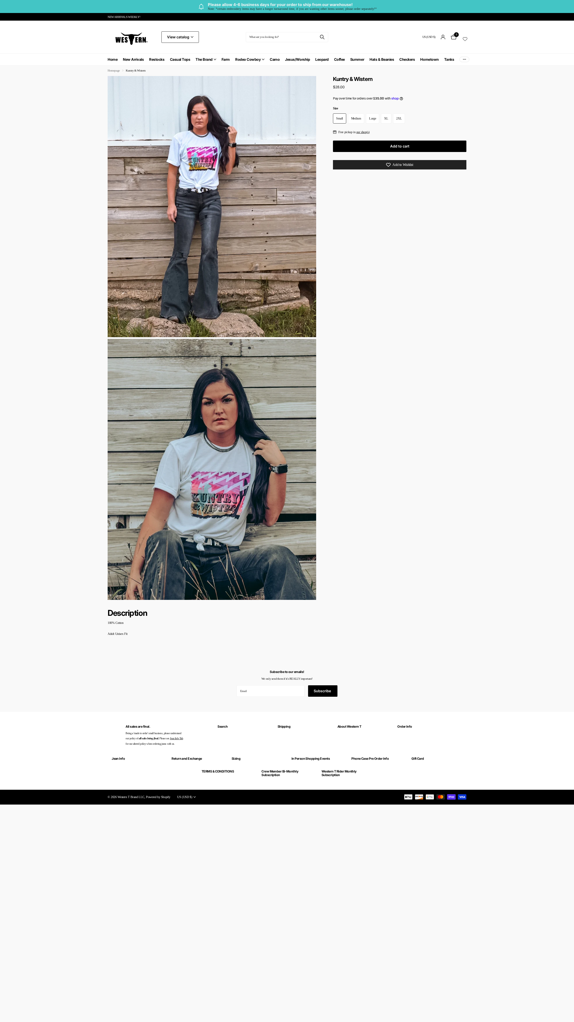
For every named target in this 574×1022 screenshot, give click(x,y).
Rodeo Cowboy (248, 59)
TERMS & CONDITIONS (218, 771)
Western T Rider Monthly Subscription (339, 773)
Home (112, 59)
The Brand (204, 59)
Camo (275, 59)
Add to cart (399, 146)
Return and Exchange (187, 758)
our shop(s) (363, 132)
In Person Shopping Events (310, 758)
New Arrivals (133, 59)
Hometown (429, 59)
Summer (357, 59)
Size (335, 108)
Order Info (404, 726)
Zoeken (322, 37)
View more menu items (464, 59)
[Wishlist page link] (465, 38)
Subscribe (323, 691)
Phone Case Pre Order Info (370, 758)
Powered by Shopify (158, 797)
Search (222, 726)
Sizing (236, 758)
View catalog (178, 37)
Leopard (322, 59)
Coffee (339, 59)
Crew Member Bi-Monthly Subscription (279, 773)
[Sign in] (443, 37)
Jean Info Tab (176, 738)
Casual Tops (180, 59)
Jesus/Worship (297, 59)
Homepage (114, 70)
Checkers (407, 59)
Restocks (156, 59)
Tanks (449, 59)
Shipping (284, 726)
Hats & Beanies (382, 59)
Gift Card (417, 758)
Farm (226, 59)
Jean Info (118, 758)
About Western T (349, 726)
